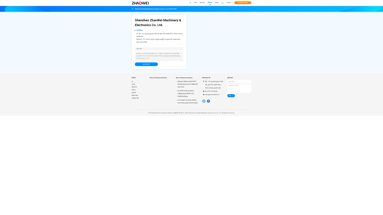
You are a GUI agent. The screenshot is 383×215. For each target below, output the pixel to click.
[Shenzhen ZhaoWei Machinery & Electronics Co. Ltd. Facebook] (208, 101)
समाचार (133, 90)
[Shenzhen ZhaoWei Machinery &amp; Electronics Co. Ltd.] (140, 3)
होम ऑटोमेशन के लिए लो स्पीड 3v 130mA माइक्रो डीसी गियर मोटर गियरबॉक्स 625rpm (186, 93)
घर (132, 81)
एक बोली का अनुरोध (243, 2)
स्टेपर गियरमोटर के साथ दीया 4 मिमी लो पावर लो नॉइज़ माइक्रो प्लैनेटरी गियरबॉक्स (188, 101)
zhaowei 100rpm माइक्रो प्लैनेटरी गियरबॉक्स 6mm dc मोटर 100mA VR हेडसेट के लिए (188, 84)
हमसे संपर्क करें (146, 64)
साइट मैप (134, 92)
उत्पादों (133, 84)
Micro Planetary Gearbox (184, 78)
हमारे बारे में (134, 87)
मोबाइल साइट (135, 95)
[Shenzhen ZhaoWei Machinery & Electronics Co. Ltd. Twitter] (203, 101)
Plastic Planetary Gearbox (158, 78)
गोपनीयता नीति (135, 98)
